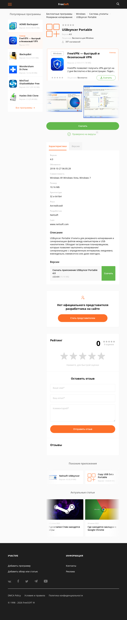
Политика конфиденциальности (66, 595)
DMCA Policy (14, 595)
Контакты (71, 565)
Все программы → (25, 107)
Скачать (82, 125)
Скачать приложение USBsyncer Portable (75, 272)
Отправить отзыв (82, 429)
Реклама (70, 571)
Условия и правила (34, 595)
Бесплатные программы (59, 13)
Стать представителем (82, 318)
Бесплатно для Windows (83, 38)
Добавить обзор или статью (23, 571)
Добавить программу (19, 565)
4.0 (67, 34)
